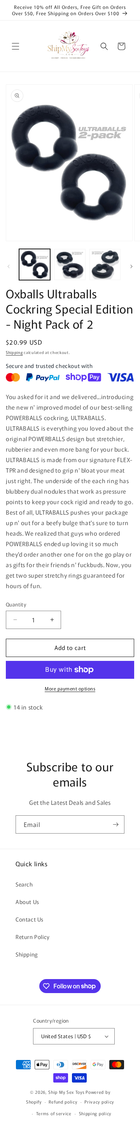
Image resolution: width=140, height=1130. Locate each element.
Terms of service (54, 1113)
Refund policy (63, 1101)
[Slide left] (8, 266)
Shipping (14, 352)
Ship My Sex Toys (66, 1092)
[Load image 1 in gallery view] (34, 264)
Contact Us (30, 919)
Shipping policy (95, 1113)
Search (24, 884)
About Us (27, 902)
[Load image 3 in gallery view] (105, 264)
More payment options (70, 688)
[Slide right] (131, 266)
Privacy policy (99, 1101)
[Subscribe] (115, 824)
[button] (15, 46)
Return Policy (33, 937)
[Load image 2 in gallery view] (69, 264)
